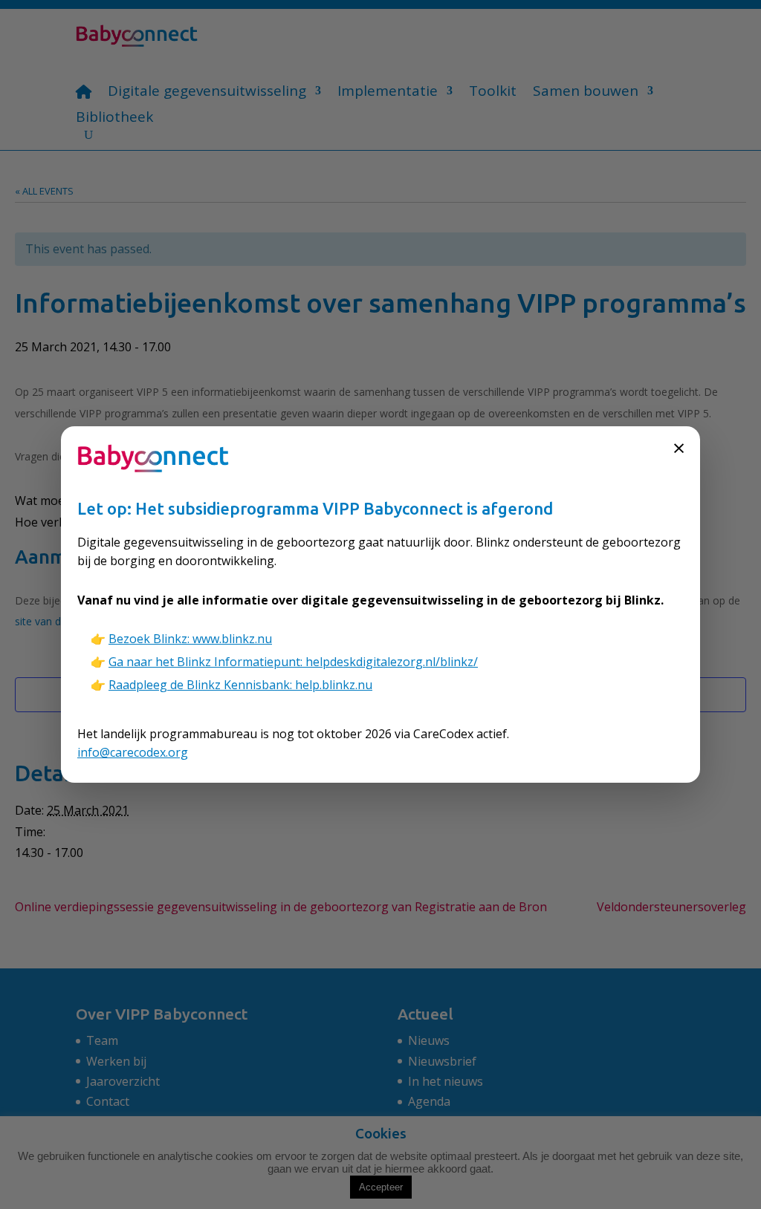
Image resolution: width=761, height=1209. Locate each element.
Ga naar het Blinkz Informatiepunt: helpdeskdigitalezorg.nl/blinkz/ (293, 662)
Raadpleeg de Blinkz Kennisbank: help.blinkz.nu (240, 685)
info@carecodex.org (132, 752)
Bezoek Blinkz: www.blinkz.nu (190, 638)
